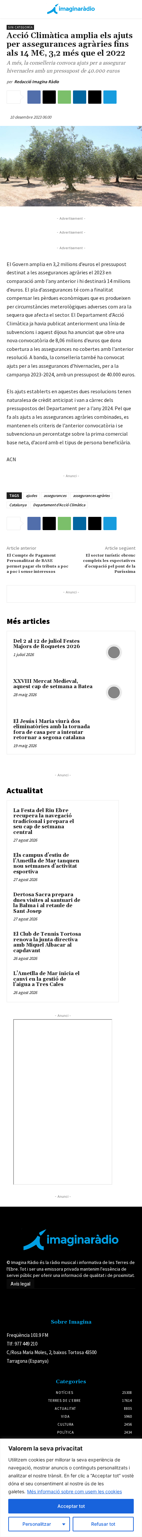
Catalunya (17, 504)
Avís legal (20, 1284)
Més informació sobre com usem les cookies (74, 1491)
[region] (71, 1488)
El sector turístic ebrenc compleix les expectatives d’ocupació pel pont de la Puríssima (109, 563)
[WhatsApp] (64, 97)
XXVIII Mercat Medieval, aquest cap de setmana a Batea (52, 684)
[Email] (94, 97)
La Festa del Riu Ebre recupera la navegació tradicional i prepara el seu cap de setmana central (43, 821)
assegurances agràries (91, 495)
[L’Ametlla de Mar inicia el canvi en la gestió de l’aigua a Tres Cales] (99, 983)
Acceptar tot (71, 1506)
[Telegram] (110, 97)
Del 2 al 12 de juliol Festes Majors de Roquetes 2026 (46, 644)
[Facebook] (34, 97)
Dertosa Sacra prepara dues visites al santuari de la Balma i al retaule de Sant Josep (46, 903)
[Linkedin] (79, 97)
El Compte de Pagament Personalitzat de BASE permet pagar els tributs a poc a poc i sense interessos (37, 563)
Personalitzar (36, 1524)
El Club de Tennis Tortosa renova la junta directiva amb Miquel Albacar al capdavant (47, 942)
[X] (49, 97)
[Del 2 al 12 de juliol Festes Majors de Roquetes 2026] (114, 652)
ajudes (31, 495)
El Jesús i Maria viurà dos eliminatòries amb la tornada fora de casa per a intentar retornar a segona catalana (51, 729)
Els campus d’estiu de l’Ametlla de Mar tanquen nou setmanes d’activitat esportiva (46, 863)
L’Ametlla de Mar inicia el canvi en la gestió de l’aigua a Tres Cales (46, 979)
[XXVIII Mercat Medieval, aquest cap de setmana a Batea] (114, 693)
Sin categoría (20, 27)
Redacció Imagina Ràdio (36, 81)
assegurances (55, 495)
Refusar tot (103, 1524)
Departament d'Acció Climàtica (59, 504)
